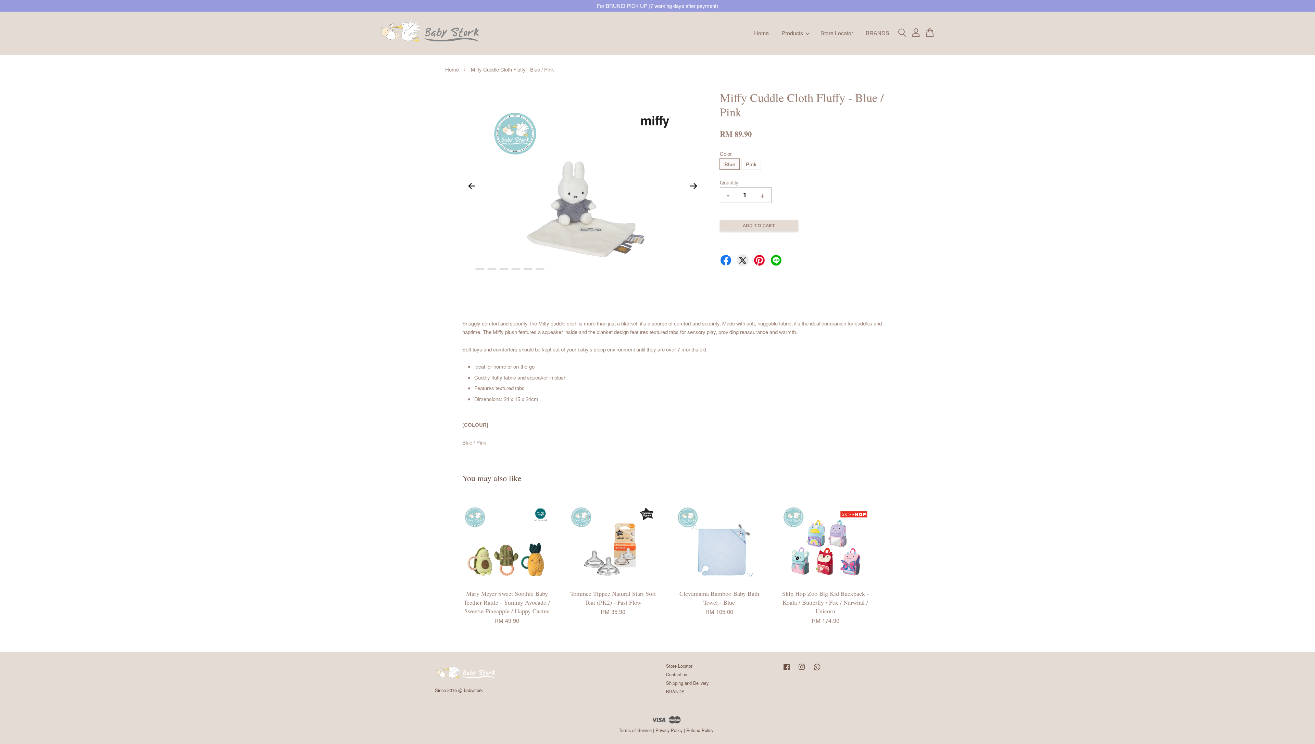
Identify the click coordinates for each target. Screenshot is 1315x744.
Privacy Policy (668, 730)
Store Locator (837, 33)
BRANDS (877, 33)
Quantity (729, 182)
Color (726, 153)
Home (761, 33)
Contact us (676, 674)
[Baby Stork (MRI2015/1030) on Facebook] (786, 670)
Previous (471, 186)
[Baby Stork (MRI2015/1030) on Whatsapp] (817, 670)
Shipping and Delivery (687, 683)
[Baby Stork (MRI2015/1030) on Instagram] (801, 670)
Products (792, 33)
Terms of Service (635, 730)
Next (693, 186)
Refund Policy (699, 730)
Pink (751, 164)
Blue (729, 164)
